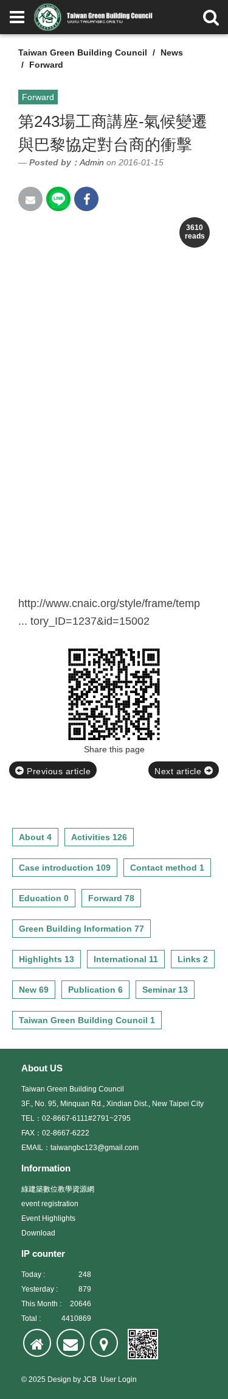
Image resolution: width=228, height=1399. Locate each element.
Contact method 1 (167, 867)
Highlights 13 (46, 959)
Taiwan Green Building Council (82, 52)
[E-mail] (71, 1343)
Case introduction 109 (65, 867)
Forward (46, 65)
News (172, 52)
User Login (118, 1379)
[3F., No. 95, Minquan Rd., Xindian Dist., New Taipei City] (104, 1343)
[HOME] (37, 1343)
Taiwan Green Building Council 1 (87, 1020)
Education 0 (44, 898)
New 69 (34, 989)
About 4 (35, 837)
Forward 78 (111, 898)
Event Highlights (48, 1218)
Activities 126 (99, 837)
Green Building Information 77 (81, 928)
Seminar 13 (165, 989)
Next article (179, 771)
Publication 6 (95, 989)
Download (38, 1233)
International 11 (126, 959)
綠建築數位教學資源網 (57, 1189)
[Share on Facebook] (86, 199)
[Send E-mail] (30, 199)
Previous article (57, 771)
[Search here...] (211, 17)
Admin (92, 162)
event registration (49, 1203)
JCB (90, 1379)
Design (59, 1379)
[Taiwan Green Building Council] (95, 17)
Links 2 (193, 959)
